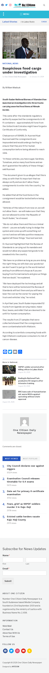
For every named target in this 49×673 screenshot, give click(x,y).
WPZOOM (15, 667)
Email (6, 568)
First (4, 564)
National (7, 63)
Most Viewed (11, 459)
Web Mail (7, 626)
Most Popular (30, 459)
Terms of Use (9, 636)
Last (27, 564)
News (15, 63)
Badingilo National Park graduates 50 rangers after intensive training (30, 380)
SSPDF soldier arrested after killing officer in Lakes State (31, 368)
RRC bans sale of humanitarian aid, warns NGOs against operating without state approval (32, 395)
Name (6, 555)
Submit (8, 581)
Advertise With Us (11, 633)
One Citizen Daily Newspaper (16, 77)
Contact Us (8, 629)
